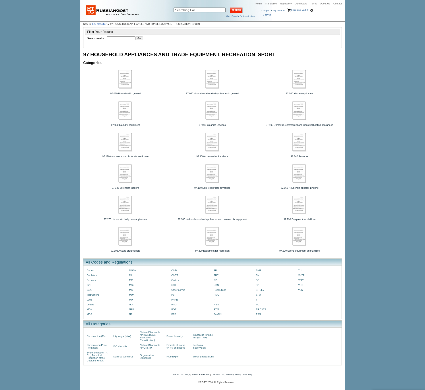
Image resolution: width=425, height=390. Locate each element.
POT (173, 309)
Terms (313, 3)
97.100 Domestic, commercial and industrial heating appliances (299, 125)
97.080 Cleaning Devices (212, 125)
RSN (216, 304)
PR (215, 270)
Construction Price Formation (97, 346)
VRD (300, 285)
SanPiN (218, 314)
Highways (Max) (122, 336)
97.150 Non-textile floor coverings (212, 187)
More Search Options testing (240, 16)
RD (215, 280)
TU (299, 270)
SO (257, 280)
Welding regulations (203, 356)
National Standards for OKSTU (150, 346)
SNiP (258, 270)
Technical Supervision (199, 346)
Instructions (93, 294)
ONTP (174, 275)
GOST (90, 290)
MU (131, 299)
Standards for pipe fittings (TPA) (203, 336)
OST (173, 285)
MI (130, 275)
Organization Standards (147, 356)
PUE (216, 275)
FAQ (187, 374)
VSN (300, 290)
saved (267, 15)
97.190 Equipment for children (299, 219)
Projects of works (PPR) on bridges (175, 346)
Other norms (178, 290)
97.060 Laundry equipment (125, 125)
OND (174, 270)
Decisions (92, 275)
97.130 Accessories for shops (212, 156)
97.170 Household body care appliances (125, 219)
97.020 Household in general (125, 93)
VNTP (301, 275)
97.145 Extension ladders (125, 187)
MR (131, 280)
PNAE (174, 299)
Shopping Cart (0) (300, 10)
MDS (89, 314)
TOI (258, 304)
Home (258, 3)
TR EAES (261, 309)
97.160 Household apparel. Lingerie (300, 187)
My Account (279, 10)
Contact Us (218, 374)
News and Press (201, 374)
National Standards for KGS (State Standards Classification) (150, 336)
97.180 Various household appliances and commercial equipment (212, 219)
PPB (173, 314)
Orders (175, 280)
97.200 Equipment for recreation (212, 250)
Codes (90, 270)
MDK (89, 309)
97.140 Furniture (299, 156)
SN (257, 275)
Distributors (301, 3)
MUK (131, 294)
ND (131, 304)
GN (89, 285)
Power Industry (174, 336)
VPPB (301, 280)
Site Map (247, 374)
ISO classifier (99, 24)
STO (258, 294)
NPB (131, 309)
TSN (258, 314)
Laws (90, 299)
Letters (90, 304)
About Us (325, 3)
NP (130, 314)
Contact (337, 3)
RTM (216, 309)
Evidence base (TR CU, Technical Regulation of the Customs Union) (97, 356)
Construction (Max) (97, 336)
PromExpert (172, 356)
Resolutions (220, 290)
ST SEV (260, 290)
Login (266, 10)
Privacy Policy (233, 374)
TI (257, 299)
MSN (131, 285)
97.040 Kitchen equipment (299, 93)
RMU (216, 294)
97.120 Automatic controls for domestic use (125, 156)
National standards (123, 356)
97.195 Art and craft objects (125, 250)
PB (172, 294)
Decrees (91, 280)
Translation (271, 3)
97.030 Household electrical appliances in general (212, 93)
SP (257, 285)
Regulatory (286, 3)
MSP (131, 290)
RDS (216, 285)
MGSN (132, 270)
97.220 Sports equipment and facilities (299, 250)
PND (173, 304)
